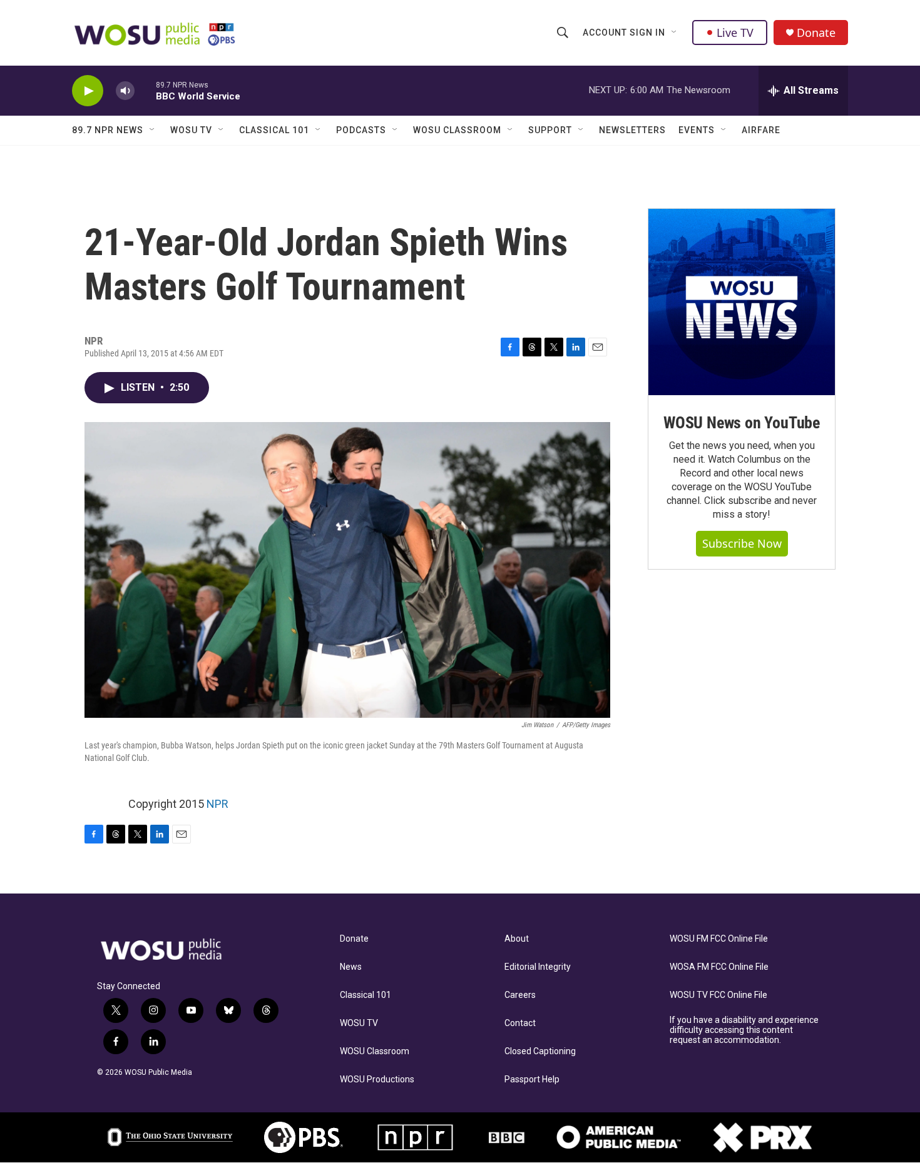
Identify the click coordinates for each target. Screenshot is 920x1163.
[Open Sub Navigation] (675, 33)
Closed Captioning (540, 1051)
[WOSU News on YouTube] (741, 302)
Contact (520, 1023)
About (516, 939)
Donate (816, 32)
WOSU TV (191, 130)
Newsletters (632, 130)
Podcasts (361, 130)
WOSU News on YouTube (741, 422)
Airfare (761, 130)
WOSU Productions (377, 1079)
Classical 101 (274, 130)
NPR (217, 803)
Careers (520, 995)
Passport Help (532, 1079)
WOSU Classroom (457, 130)
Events (696, 130)
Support (550, 130)
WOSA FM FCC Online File (719, 967)
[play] (88, 91)
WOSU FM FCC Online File (719, 939)
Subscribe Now (742, 543)
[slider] (145, 90)
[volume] (125, 91)
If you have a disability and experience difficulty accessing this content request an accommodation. (744, 1030)
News (351, 967)
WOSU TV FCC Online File (718, 995)
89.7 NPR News (107, 130)
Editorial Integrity (537, 967)
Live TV (735, 32)
